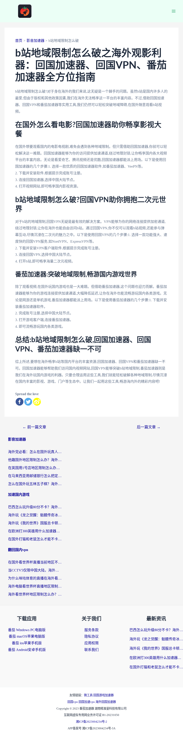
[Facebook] (19, 402)
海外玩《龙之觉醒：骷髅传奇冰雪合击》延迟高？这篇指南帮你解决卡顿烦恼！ (35, 515)
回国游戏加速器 (103, 695)
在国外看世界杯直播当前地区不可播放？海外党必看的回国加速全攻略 (35, 562)
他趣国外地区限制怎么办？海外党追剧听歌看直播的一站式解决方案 (35, 460)
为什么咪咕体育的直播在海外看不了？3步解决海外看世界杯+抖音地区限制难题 (35, 578)
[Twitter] (28, 402)
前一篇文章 (34, 427)
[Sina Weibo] (37, 402)
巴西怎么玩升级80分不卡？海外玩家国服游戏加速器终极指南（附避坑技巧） (35, 507)
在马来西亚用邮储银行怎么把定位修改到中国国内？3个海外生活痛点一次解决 (35, 476)
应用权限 (91, 643)
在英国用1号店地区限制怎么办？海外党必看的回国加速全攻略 (35, 468)
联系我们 (91, 650)
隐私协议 (91, 636)
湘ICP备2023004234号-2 (91, 721)
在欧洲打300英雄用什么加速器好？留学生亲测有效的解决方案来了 (35, 531)
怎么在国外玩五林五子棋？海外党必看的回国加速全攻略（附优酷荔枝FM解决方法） (35, 484)
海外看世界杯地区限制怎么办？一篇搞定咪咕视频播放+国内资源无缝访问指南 (35, 594)
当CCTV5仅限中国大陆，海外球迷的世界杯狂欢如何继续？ (35, 570)
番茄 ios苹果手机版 (27, 643)
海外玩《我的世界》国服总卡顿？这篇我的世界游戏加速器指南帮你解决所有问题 (35, 523)
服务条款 (91, 630)
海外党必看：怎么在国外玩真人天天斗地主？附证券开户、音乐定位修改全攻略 (35, 452)
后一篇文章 (148, 427)
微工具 (88, 695)
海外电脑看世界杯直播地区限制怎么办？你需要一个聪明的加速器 (35, 586)
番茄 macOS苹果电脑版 (27, 636)
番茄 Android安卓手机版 (27, 650)
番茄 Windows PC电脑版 (27, 630)
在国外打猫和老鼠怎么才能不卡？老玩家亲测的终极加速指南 (35, 539)
